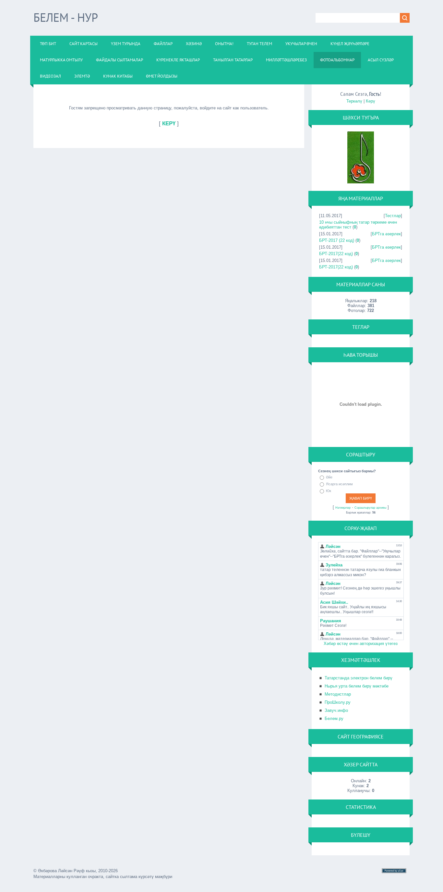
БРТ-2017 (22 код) (336, 240)
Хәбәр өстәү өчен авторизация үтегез (361, 643)
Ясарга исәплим (339, 484)
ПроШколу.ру (338, 702)
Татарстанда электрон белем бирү (358, 677)
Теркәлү (354, 101)
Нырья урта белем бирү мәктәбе (357, 686)
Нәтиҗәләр (343, 507)
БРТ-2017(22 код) (336, 253)
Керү (370, 101)
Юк (328, 491)
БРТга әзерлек (386, 233)
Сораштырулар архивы (370, 507)
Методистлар (338, 694)
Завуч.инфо (336, 710)
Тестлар (393, 215)
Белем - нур (65, 17)
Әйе (329, 477)
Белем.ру (334, 718)
